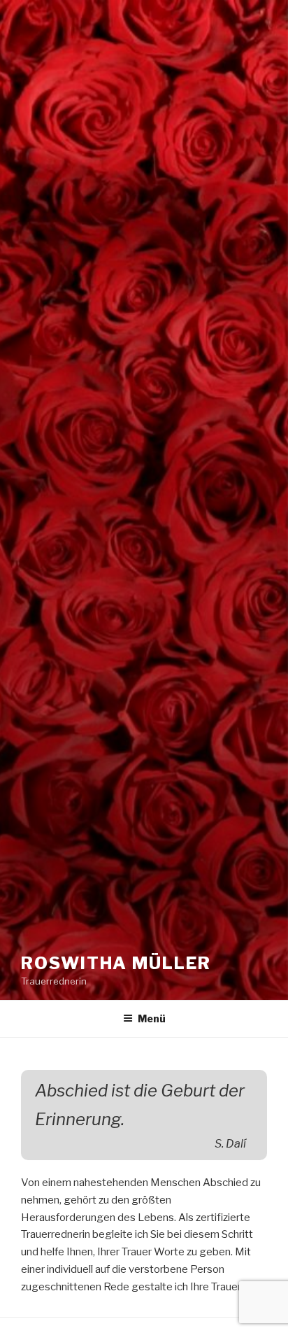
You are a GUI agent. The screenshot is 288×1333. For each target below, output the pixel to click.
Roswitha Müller (116, 963)
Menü (152, 1018)
